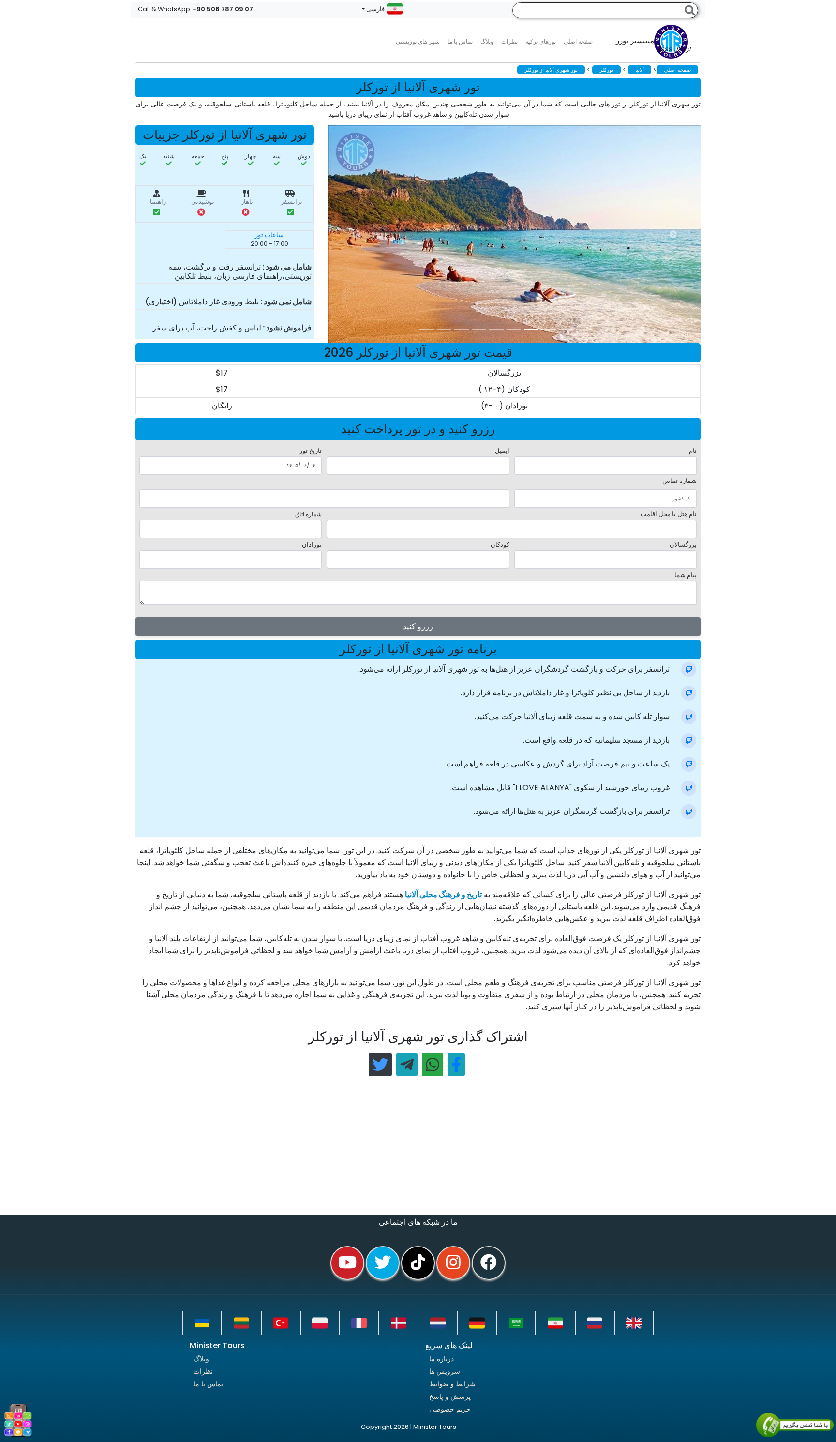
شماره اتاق (308, 514)
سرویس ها (444, 1371)
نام (693, 450)
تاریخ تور (310, 450)
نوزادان (312, 544)
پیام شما (685, 575)
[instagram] (453, 1263)
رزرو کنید (418, 626)
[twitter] (383, 1263)
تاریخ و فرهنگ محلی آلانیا (443, 894)
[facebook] (489, 1263)
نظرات (509, 41)
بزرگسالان (683, 544)
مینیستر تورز (653, 45)
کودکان (500, 544)
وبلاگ (201, 1359)
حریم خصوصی (450, 1409)
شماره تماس (679, 481)
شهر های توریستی (418, 41)
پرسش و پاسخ (450, 1396)
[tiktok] (418, 1263)
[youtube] (347, 1263)
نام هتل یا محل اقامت (669, 514)
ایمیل (502, 450)
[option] (522, 234)
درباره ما (441, 1359)
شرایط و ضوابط (452, 1384)
